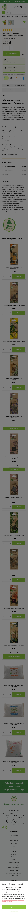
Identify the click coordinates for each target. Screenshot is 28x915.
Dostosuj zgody (14, 912)
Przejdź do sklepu (14, 907)
